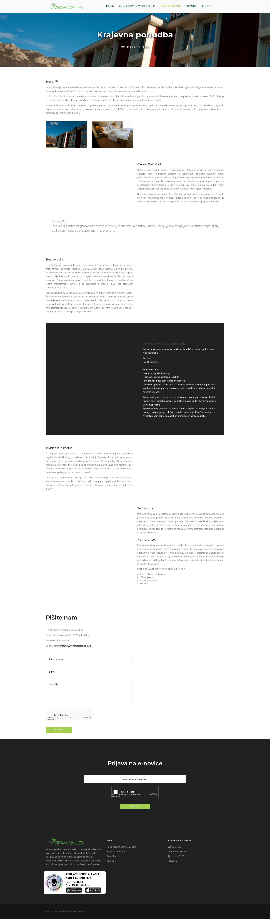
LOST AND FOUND (76, 874)
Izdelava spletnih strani (65, 911)
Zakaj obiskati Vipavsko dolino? (137, 6)
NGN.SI (81, 911)
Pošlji (59, 730)
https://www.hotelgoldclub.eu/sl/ (76, 646)
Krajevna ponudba (170, 6)
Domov (110, 6)
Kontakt (206, 6)
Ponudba (191, 6)
